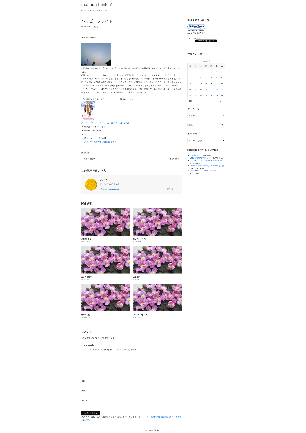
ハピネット (104, 126)
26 (195, 96)
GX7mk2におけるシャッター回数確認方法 (206, 160)
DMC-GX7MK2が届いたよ (200, 158)
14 (206, 84)
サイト (84, 400)
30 (217, 96)
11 (190, 84)
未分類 (96, 27)
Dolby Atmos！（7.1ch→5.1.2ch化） (204, 170)
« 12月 (190, 101)
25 (190, 96)
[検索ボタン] (222, 125)
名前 (83, 380)
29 (211, 96)
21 (206, 90)
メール (84, 390)
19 (195, 90)
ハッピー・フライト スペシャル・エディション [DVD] (105, 122)
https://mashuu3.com (110, 189)
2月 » (222, 101)
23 (217, 90)
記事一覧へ (171, 189)
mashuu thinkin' (96, 4)
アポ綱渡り (194, 155)
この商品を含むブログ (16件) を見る (100, 142)
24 (222, 90)
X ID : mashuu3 (193, 38)
